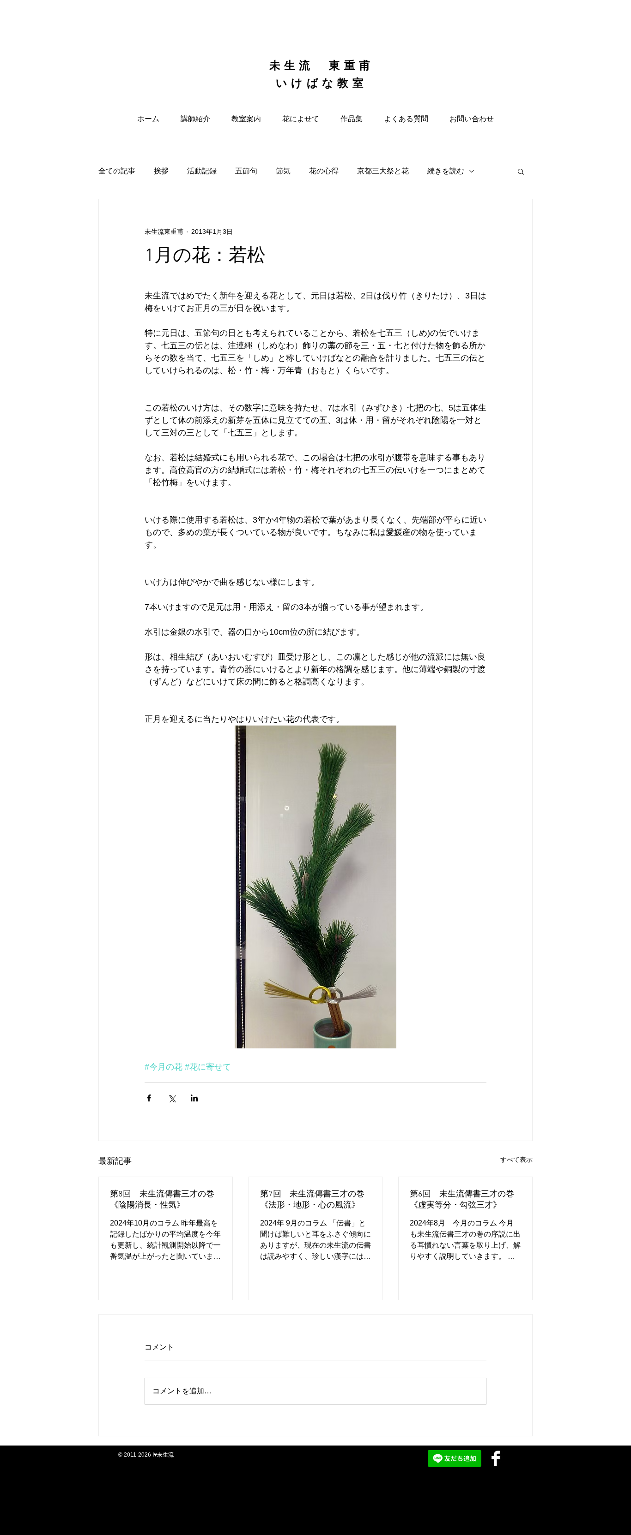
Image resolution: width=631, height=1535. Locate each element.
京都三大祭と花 (383, 171)
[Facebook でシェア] (149, 1098)
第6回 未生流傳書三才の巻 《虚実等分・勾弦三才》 (465, 1200)
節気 (283, 171)
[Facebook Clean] (496, 1458)
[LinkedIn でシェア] (194, 1098)
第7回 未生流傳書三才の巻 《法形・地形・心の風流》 (312, 1200)
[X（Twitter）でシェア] (171, 1098)
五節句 (246, 171)
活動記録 (202, 171)
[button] (520, 171)
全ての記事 (116, 171)
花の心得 (324, 171)
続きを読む (445, 171)
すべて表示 (516, 1159)
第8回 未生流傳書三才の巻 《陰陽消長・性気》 (162, 1200)
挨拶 (161, 171)
